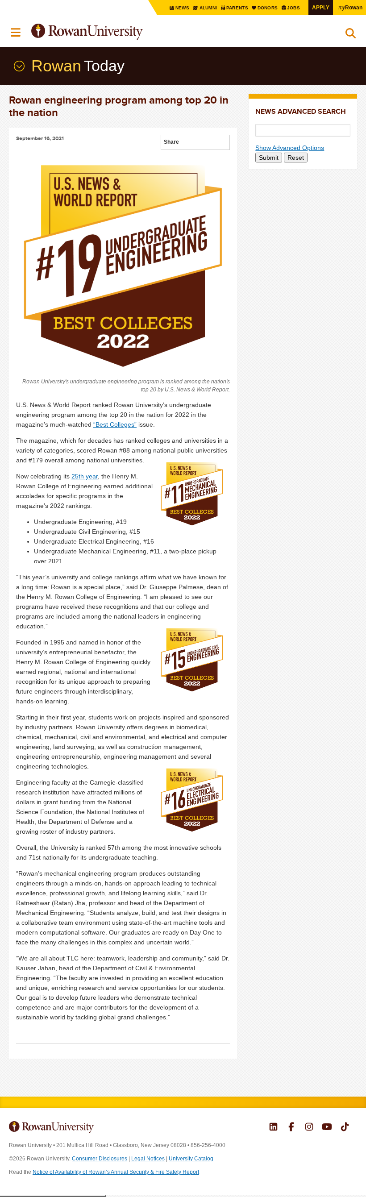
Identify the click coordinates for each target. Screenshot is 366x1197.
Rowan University (109, 32)
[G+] (186, 143)
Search (350, 35)
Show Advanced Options (289, 147)
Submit (269, 157)
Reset (295, 157)
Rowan (350, 7)
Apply (320, 7)
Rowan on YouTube (327, 1128)
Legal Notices (148, 1158)
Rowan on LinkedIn (273, 1128)
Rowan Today (18, 66)
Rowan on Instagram (309, 1128)
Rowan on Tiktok (344, 1128)
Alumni (208, 7)
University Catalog (191, 1158)
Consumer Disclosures (99, 1158)
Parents (238, 7)
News (182, 7)
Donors (268, 7)
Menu (16, 33)
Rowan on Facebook (291, 1128)
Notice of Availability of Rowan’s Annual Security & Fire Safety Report (116, 1172)
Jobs (294, 7)
